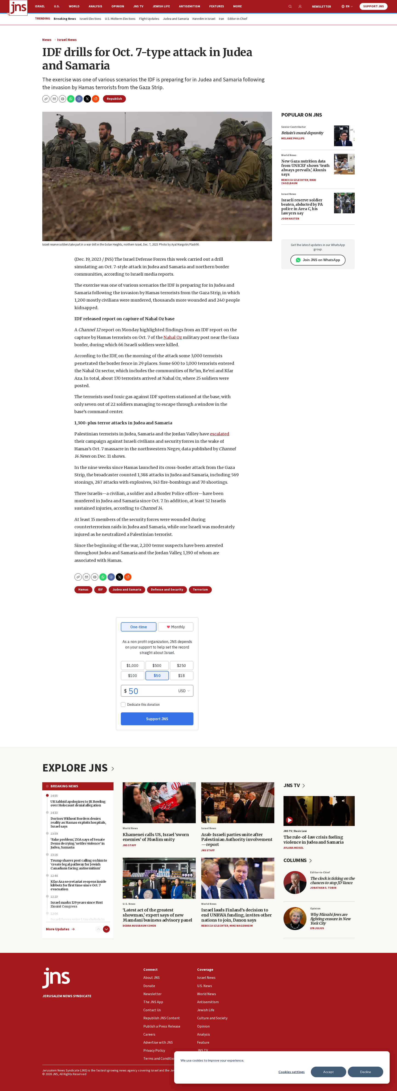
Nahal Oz (173, 337)
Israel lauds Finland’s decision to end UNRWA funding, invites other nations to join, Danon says (236, 914)
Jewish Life (161, 6)
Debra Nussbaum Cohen (139, 926)
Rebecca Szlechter (294, 180)
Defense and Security (167, 589)
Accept (328, 1072)
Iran (221, 19)
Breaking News (64, 786)
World (74, 6)
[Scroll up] (98, 929)
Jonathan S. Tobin (323, 888)
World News (288, 155)
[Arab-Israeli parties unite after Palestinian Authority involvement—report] (237, 802)
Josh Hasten (290, 219)
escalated (219, 434)
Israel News (67, 39)
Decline (365, 1072)
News (46, 39)
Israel (40, 6)
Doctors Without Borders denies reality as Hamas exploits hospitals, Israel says (78, 822)
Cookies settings (291, 1072)
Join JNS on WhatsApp (321, 260)
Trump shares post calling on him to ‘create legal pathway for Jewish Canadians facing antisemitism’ (79, 864)
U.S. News (129, 904)
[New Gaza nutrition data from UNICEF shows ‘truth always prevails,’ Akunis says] (344, 164)
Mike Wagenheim (241, 926)
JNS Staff (129, 845)
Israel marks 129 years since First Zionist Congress (77, 904)
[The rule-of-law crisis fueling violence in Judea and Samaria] (319, 811)
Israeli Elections (90, 19)
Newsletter (321, 6)
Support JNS (373, 6)
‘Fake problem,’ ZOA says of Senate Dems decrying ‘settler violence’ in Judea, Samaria (78, 843)
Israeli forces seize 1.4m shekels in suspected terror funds (77, 921)
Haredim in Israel (204, 19)
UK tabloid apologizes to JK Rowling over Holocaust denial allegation (78, 804)
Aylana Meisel (293, 848)
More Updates (57, 929)
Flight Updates (149, 19)
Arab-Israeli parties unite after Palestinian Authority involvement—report (236, 839)
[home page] (18, 8)
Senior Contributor (293, 127)
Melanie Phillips (292, 138)
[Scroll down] (106, 929)
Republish (114, 99)
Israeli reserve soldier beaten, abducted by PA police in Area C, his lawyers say (302, 207)
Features (216, 6)
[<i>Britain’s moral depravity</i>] (344, 136)
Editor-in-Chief (237, 19)
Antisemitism (189, 6)
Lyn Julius (317, 928)
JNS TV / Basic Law (295, 831)
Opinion (117, 6)
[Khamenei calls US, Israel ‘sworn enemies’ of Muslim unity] (159, 802)
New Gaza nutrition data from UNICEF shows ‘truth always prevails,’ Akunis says (305, 168)
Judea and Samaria (176, 19)
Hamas (83, 589)
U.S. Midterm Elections (120, 19)
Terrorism (200, 589)
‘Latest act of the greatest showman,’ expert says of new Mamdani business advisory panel (157, 914)
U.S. (57, 6)
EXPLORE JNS (76, 768)
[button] (62, 99)
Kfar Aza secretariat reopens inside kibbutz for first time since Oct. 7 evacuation (78, 885)
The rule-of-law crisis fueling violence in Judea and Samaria (313, 839)
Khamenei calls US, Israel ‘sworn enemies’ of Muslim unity (156, 837)
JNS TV (138, 6)
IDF (100, 589)
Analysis (95, 6)
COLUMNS (296, 860)
